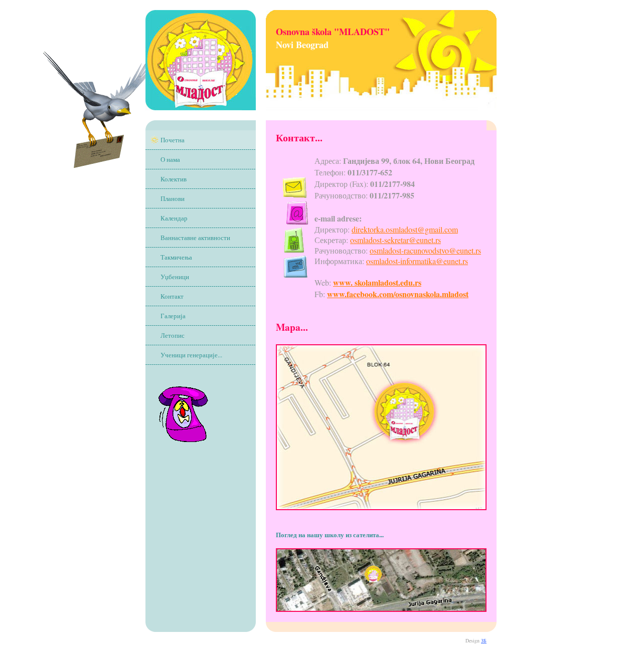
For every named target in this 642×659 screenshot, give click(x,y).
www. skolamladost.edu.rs (377, 282)
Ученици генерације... (191, 354)
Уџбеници (174, 276)
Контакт (172, 296)
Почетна (172, 139)
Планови (172, 198)
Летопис (172, 335)
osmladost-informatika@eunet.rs (417, 261)
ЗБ (484, 640)
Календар (174, 218)
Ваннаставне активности (195, 237)
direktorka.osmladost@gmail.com (405, 229)
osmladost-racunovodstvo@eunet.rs (425, 250)
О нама (170, 159)
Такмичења (176, 257)
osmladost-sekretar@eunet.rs (395, 240)
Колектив (173, 178)
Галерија (173, 315)
